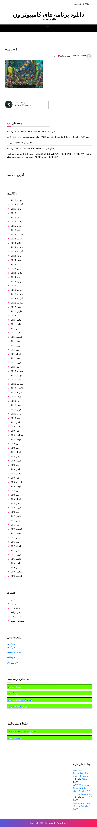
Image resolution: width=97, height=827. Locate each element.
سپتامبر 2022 (17, 302)
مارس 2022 (16, 311)
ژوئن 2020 (16, 396)
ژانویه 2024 (16, 281)
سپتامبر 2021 (17, 332)
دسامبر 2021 (16, 320)
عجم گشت (11, 647)
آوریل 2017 (16, 546)
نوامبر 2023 (16, 290)
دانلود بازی (15, 608)
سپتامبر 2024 (17, 247)
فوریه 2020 (16, 413)
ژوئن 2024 (16, 260)
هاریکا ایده (11, 657)
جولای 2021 (16, 341)
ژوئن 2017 (15, 537)
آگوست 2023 (17, 298)
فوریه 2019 (16, 460)
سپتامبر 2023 (17, 294)
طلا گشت (11, 644)
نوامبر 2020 (16, 375)
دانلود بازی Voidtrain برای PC (20, 142)
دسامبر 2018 (16, 469)
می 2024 (15, 264)
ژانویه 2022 (16, 315)
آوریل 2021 (16, 354)
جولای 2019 (16, 439)
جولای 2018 (16, 486)
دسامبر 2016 (16, 563)
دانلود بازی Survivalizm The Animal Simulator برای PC (31, 131)
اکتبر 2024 (16, 243)
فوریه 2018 (16, 507)
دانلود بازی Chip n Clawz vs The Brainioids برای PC (30, 148)
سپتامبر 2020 (17, 384)
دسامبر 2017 (16, 516)
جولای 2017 (16, 533)
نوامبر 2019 (16, 426)
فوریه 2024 (16, 277)
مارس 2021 (16, 358)
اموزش (14, 603)
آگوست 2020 (17, 388)
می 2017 (15, 542)
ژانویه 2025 (16, 230)
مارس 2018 (16, 503)
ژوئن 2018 (15, 490)
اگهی (13, 599)
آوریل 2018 (16, 499)
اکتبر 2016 (15, 567)
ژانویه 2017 (16, 559)
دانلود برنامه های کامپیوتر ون (48, 14)
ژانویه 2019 (16, 465)
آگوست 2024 (17, 251)
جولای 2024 (16, 256)
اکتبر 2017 (15, 524)
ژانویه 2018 (16, 512)
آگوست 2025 (17, 204)
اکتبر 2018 (15, 478)
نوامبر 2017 (16, 520)
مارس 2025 (16, 221)
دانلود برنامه (16, 612)
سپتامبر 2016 (17, 571)
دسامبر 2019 (16, 422)
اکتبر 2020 (16, 379)
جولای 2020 (16, 392)
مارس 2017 (16, 550)
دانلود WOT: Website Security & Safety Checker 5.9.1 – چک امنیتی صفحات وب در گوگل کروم (48, 137)
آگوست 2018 (16, 482)
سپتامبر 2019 (17, 435)
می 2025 (15, 213)
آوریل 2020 (16, 405)
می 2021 (15, 349)
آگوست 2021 (16, 337)
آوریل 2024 (16, 268)
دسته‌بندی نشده (17, 621)
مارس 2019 (16, 456)
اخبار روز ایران (13, 662)
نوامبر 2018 (16, 473)
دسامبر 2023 (17, 285)
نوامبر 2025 (16, 200)
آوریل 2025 (16, 217)
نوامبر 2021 (16, 324)
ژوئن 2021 (15, 345)
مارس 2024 (16, 273)
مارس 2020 (16, 409)
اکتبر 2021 (15, 328)
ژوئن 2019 (15, 443)
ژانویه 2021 (16, 367)
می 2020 (15, 401)
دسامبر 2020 (17, 371)
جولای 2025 (16, 209)
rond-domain (80, 55)
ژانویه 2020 (16, 418)
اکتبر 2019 (15, 431)
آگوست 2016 (16, 576)
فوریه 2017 (16, 554)
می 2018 (15, 495)
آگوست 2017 (16, 529)
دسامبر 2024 (17, 234)
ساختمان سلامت (14, 652)
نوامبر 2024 (16, 238)
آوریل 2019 (16, 452)
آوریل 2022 (16, 307)
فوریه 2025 (16, 226)
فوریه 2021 (16, 362)
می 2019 (15, 448)
